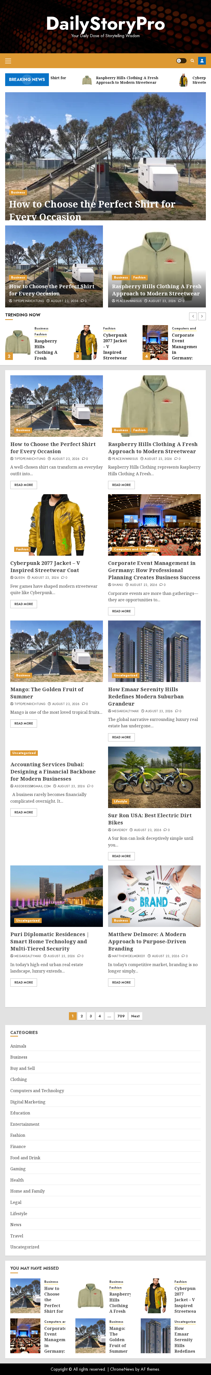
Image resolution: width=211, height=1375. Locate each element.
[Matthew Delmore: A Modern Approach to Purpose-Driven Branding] (154, 896)
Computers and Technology (136, 549)
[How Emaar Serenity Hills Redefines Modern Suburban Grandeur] (154, 651)
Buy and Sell (22, 1068)
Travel (16, 1236)
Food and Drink (25, 1158)
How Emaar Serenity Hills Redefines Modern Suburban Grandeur (146, 696)
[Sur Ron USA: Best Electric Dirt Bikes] (154, 777)
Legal (15, 1202)
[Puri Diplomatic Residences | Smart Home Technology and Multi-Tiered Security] (56, 896)
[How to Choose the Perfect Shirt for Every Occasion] (105, 162)
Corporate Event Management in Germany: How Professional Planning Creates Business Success (154, 570)
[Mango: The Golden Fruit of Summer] (56, 651)
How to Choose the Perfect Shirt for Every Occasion (92, 210)
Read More (23, 485)
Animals (18, 1046)
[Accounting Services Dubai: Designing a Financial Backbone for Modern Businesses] (56, 753)
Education (20, 1113)
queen (19, 578)
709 (121, 1016)
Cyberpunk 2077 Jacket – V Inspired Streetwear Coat (115, 349)
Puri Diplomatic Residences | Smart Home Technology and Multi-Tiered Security (49, 941)
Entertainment (24, 1124)
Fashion (139, 277)
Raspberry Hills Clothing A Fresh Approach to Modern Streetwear (156, 290)
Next (135, 1016)
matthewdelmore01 (128, 956)
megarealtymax (125, 711)
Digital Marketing (28, 1102)
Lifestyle (120, 801)
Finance (18, 1146)
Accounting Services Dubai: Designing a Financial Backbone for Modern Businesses (53, 771)
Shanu (117, 585)
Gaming (18, 1169)
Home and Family (27, 1191)
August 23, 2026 (64, 301)
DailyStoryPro (105, 23)
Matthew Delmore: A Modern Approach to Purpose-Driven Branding (147, 941)
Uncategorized (125, 675)
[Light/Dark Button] (181, 60)
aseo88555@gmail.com (32, 786)
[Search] (192, 61)
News (15, 1224)
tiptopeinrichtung (28, 301)
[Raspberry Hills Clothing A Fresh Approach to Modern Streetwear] (157, 266)
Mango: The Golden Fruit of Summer (118, 1340)
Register (202, 61)
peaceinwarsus (129, 301)
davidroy (119, 830)
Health (17, 1180)
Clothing (18, 1079)
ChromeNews (122, 1369)
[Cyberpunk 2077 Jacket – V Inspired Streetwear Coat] (86, 342)
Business (18, 192)
